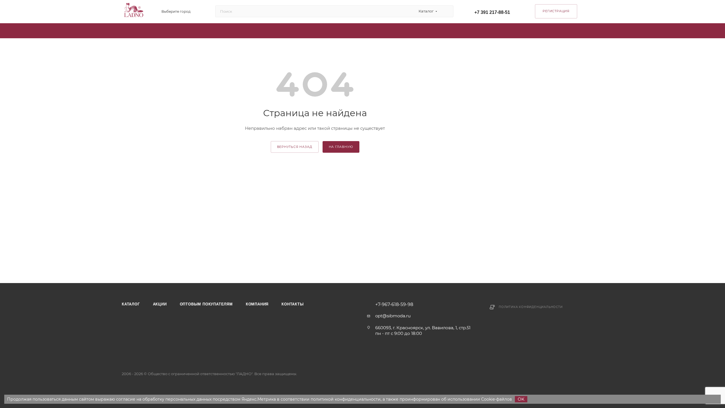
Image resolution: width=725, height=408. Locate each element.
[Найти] (446, 11)
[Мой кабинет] (600, 12)
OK (521, 399)
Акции (160, 304)
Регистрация (556, 11)
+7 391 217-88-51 (492, 12)
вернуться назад (294, 147)
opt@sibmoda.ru (393, 315)
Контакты (293, 304)
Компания (257, 304)
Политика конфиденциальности (531, 307)
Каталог (131, 304)
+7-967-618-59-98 (394, 304)
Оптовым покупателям (206, 304)
